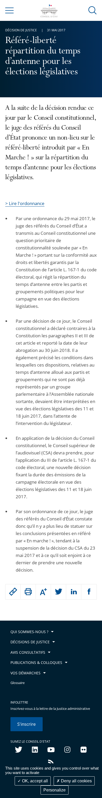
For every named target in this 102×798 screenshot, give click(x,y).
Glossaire (17, 683)
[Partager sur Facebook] (89, 591)
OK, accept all (34, 781)
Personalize (54, 790)
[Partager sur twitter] (58, 591)
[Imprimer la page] (28, 591)
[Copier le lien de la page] (12, 591)
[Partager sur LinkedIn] (73, 591)
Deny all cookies (76, 781)
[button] (92, 10)
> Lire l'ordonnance (24, 203)
